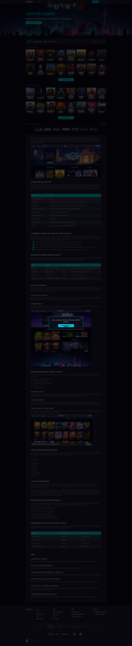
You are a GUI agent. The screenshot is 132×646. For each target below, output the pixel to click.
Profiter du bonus (66, 326)
